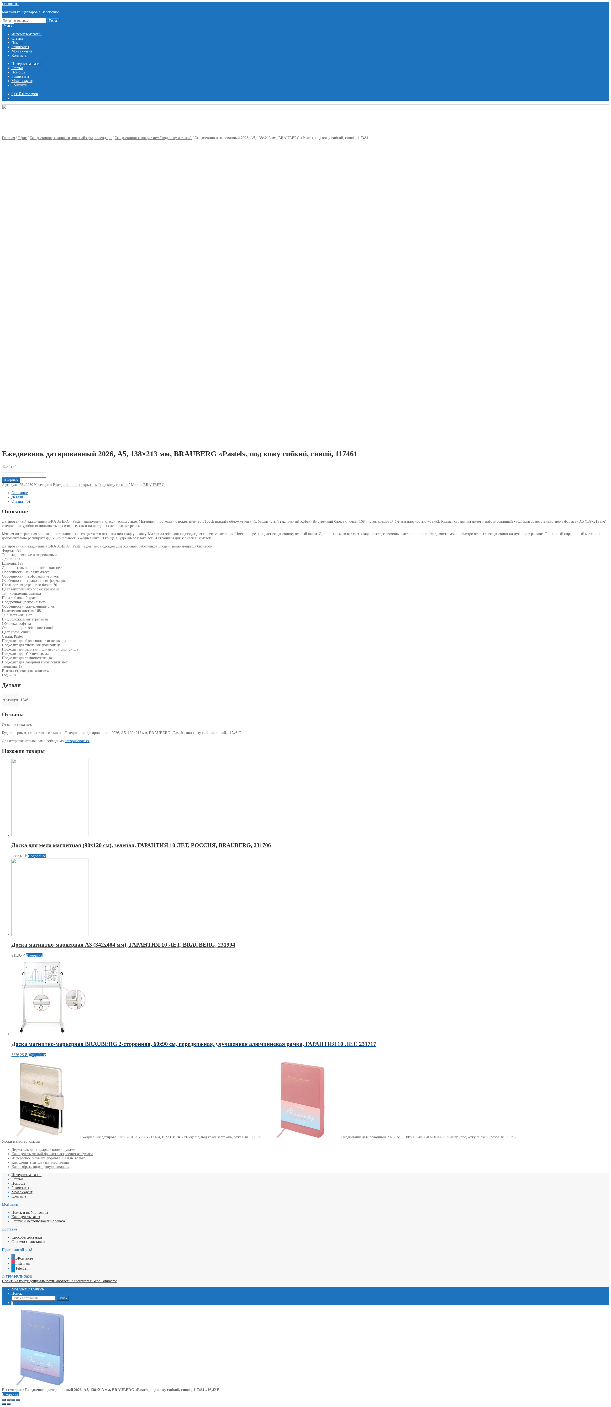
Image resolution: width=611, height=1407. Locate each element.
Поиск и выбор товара (29, 1212)
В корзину (11, 480)
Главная (8, 138)
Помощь (18, 43)
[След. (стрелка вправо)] (9, 1404)
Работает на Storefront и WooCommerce (85, 1281)
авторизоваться (77, 741)
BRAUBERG (154, 485)
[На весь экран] (13, 1400)
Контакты (19, 55)
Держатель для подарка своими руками (43, 1149)
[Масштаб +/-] (18, 1400)
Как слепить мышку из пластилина (40, 1162)
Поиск (53, 20)
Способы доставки (26, 1237)
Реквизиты (20, 47)
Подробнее (37, 856)
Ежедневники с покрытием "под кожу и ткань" (153, 138)
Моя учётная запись (27, 1289)
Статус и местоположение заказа (38, 1221)
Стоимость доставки (28, 1242)
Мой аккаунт (21, 51)
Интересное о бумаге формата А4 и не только (48, 1158)
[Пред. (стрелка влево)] (4, 1404)
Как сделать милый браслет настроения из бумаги (52, 1154)
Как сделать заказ (25, 1217)
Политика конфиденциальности (28, 1281)
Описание (19, 493)
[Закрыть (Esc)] (4, 1400)
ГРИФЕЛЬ (10, 4)
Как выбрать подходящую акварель (40, 1167)
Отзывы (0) (20, 501)
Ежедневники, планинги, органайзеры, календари (71, 138)
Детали (17, 497)
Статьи (17, 38)
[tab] (310, 493)
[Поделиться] (9, 1400)
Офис (22, 138)
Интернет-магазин (26, 34)
